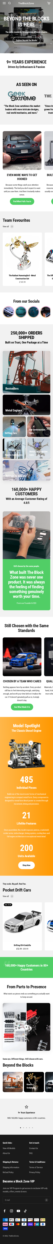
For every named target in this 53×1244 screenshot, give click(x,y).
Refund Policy (8, 1172)
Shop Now (26, 865)
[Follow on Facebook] (4, 1211)
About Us (6, 1153)
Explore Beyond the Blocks (26, 40)
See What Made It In (22, 707)
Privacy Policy (34, 1172)
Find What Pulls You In (22, 201)
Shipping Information (11, 1167)
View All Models (9, 1148)
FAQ (30, 1153)
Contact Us (33, 1148)
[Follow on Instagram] (11, 1211)
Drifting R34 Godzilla (22, 945)
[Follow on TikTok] (25, 1211)
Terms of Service (36, 1167)
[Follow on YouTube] (18, 1211)
